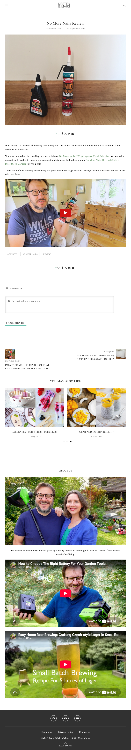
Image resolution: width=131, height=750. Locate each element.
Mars (58, 28)
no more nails (30, 254)
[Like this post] (59, 133)
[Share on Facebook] (62, 133)
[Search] (124, 5)
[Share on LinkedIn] (69, 133)
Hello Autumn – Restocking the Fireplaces (79, 431)
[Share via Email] (72, 133)
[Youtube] (65, 721)
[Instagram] (53, 721)
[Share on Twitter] (65, 133)
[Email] (77, 721)
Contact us (84, 734)
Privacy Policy (65, 734)
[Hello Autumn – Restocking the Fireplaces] (79, 407)
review (47, 254)
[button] (10, 416)
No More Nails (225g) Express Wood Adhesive (84, 156)
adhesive (12, 254)
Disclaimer (46, 734)
